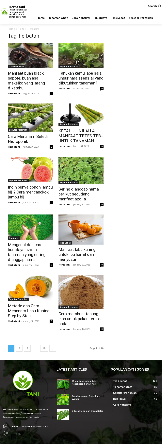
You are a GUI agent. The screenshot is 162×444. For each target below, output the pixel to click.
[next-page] (52, 348)
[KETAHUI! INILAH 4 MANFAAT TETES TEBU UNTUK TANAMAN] (81, 114)
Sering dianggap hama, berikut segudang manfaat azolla (79, 194)
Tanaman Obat (16, 66)
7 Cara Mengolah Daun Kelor (87, 411)
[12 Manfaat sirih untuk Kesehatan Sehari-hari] (63, 384)
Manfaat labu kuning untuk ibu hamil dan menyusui (76, 254)
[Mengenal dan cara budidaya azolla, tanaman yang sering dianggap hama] (30, 227)
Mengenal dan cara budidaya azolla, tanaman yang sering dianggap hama (26, 252)
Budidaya (14, 238)
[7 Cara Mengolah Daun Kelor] (63, 414)
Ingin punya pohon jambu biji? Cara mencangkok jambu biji (30, 192)
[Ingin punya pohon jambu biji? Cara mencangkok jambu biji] (30, 169)
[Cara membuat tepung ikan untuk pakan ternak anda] (81, 292)
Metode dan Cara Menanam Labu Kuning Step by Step (28, 311)
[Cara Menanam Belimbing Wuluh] (63, 399)
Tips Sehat (65, 242)
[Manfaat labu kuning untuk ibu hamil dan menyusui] (81, 229)
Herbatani (14, 93)
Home (11, 28)
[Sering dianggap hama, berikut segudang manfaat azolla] (81, 170)
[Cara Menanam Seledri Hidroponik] (30, 117)
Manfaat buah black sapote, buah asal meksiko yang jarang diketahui (26, 80)
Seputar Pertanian (69, 66)
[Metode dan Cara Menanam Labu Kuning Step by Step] (30, 288)
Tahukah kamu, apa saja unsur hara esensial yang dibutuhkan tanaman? (80, 78)
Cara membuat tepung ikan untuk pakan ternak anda (79, 318)
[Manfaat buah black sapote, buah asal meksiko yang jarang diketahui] (30, 55)
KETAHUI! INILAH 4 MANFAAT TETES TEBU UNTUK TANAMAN (80, 136)
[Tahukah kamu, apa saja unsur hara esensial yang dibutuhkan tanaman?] (81, 55)
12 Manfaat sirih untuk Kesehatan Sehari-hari (84, 382)
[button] (154, 6)
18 (44, 348)
